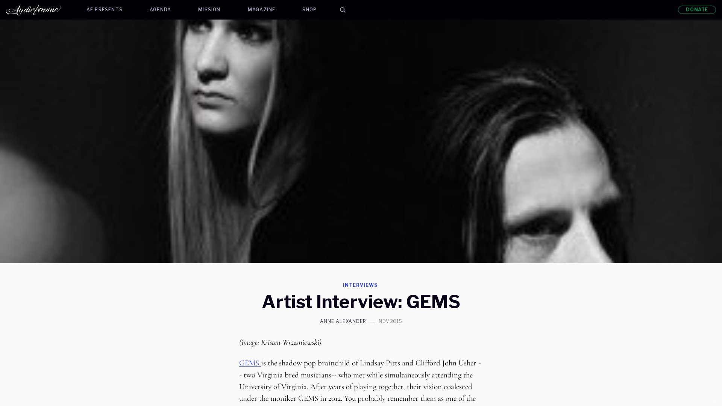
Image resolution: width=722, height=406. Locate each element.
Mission (209, 9)
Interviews (360, 285)
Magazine (262, 9)
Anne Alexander (343, 321)
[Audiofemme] (39, 10)
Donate (697, 9)
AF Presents (104, 9)
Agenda (160, 9)
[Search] (342, 10)
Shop (309, 9)
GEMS (250, 363)
